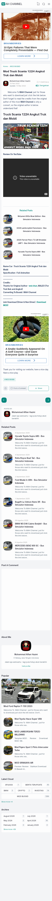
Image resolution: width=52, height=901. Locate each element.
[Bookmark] (5, 389)
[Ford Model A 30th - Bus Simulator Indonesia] (7, 484)
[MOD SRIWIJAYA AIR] (8, 770)
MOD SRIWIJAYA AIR (24, 763)
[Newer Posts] (48, 400)
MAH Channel (12, 3)
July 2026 (31, 816)
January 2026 (33, 825)
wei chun (33, 286)
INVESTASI (39, 790)
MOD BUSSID (10, 379)
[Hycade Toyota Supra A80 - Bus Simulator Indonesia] (7, 259)
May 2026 (8, 820)
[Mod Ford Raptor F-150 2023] (26, 703)
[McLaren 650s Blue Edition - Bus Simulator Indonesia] (7, 223)
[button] (42, 85)
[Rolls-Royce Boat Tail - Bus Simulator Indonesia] (7, 462)
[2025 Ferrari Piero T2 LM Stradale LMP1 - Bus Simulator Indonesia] (7, 247)
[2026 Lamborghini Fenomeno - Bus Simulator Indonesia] (7, 235)
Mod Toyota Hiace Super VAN (28, 719)
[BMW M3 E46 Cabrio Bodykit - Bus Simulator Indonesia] (7, 528)
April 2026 (31, 820)
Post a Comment (20, 388)
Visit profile (26, 666)
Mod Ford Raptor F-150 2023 (18, 706)
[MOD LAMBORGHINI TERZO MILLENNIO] (8, 739)
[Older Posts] (4, 400)
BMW (6, 790)
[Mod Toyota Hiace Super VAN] (8, 726)
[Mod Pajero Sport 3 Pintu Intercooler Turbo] (8, 754)
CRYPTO (21, 790)
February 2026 (10, 825)
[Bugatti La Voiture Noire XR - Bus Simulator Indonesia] (7, 506)
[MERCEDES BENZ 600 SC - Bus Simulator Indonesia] (7, 550)
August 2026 (9, 816)
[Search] (43, 4)
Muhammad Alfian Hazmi (23, 412)
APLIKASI (9, 785)
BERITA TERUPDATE (33, 785)
